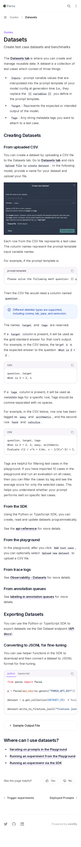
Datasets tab (20, 58)
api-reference (26, 528)
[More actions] (76, 6)
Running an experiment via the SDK (36, 763)
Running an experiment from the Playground (42, 756)
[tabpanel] (40, 695)
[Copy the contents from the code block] (72, 270)
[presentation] (40, 279)
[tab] (11, 673)
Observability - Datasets (28, 577)
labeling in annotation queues (32, 597)
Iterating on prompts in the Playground (38, 749)
